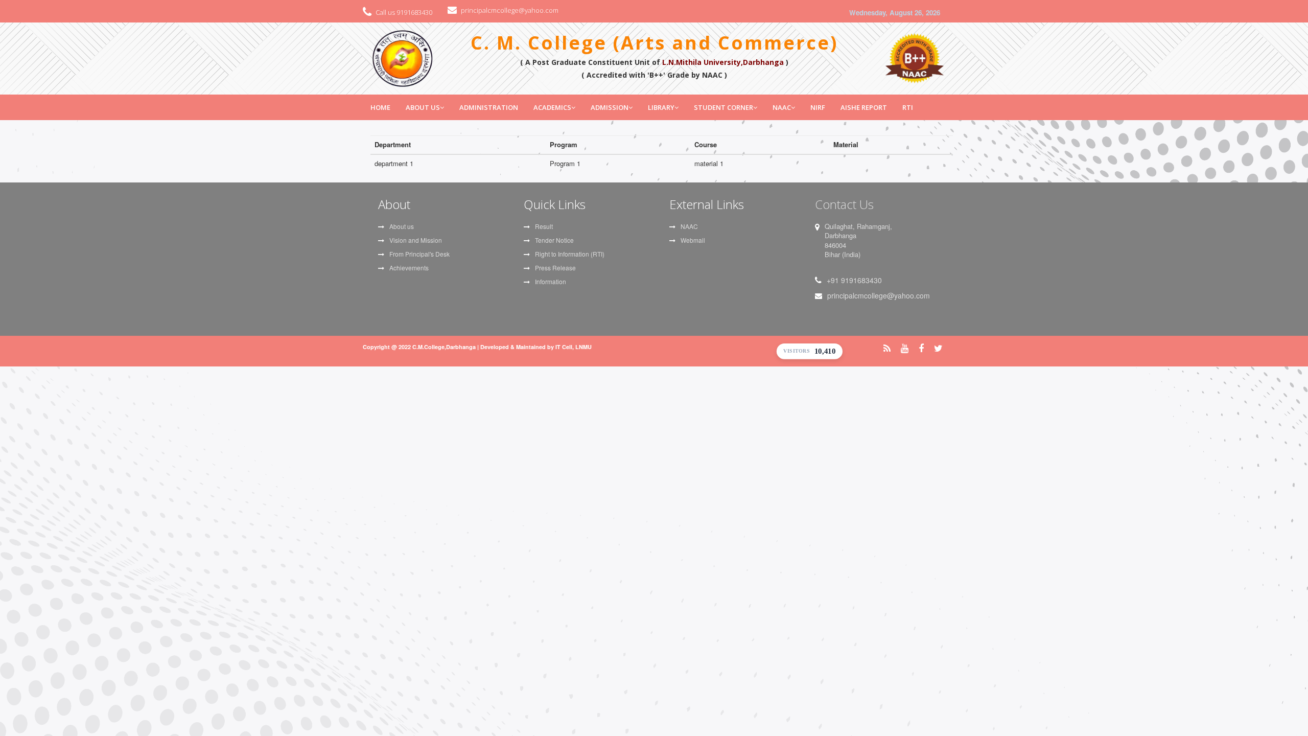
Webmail (693, 240)
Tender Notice (554, 240)
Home (380, 107)
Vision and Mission (415, 240)
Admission (609, 107)
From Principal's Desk (419, 253)
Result (544, 226)
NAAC (782, 107)
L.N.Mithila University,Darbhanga (723, 62)
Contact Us (844, 204)
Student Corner (723, 107)
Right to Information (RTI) (569, 253)
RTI (907, 107)
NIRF (817, 107)
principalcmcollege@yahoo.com (509, 10)
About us (401, 226)
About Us (423, 107)
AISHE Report (863, 107)
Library (661, 107)
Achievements (409, 267)
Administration (488, 107)
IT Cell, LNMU (573, 347)
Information (550, 281)
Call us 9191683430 (404, 12)
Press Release (555, 267)
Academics (552, 107)
